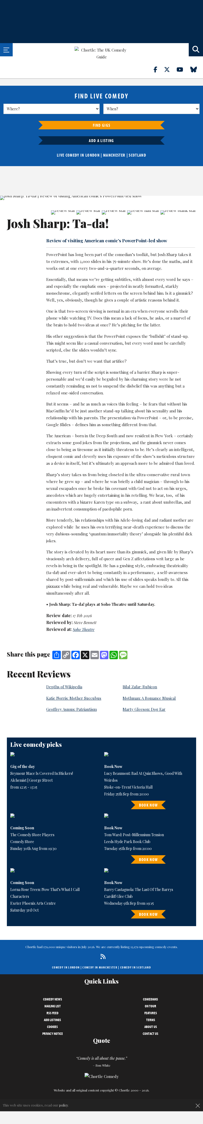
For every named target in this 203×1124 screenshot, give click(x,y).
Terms (150, 1019)
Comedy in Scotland (135, 967)
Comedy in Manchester (99, 967)
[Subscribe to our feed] (101, 956)
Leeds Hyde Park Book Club (127, 841)
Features (150, 1013)
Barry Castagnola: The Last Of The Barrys (138, 889)
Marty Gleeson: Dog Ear (144, 709)
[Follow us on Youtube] (183, 69)
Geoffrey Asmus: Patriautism (71, 709)
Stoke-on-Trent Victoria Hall (128, 787)
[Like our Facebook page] (158, 69)
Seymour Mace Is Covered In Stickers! (41, 773)
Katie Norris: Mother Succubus (73, 698)
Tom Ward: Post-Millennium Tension (134, 834)
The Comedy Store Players (32, 834)
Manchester (114, 155)
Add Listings (52, 1019)
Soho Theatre (83, 629)
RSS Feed (52, 1013)
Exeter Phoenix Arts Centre (33, 903)
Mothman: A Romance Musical (149, 698)
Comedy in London (66, 967)
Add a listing (101, 140)
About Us (150, 1026)
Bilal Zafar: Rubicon (140, 686)
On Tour (150, 1006)
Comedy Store (22, 841)
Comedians (150, 999)
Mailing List (52, 1006)
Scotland (137, 155)
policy (63, 1105)
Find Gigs (101, 125)
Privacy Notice (52, 1033)
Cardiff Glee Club (118, 896)
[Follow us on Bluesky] (196, 69)
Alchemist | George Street (31, 780)
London (92, 155)
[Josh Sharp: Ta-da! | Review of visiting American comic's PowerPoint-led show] (101, 198)
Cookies (52, 1026)
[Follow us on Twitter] (170, 69)
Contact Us (150, 1033)
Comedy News (52, 999)
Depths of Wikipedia (64, 686)
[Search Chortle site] (196, 49)
